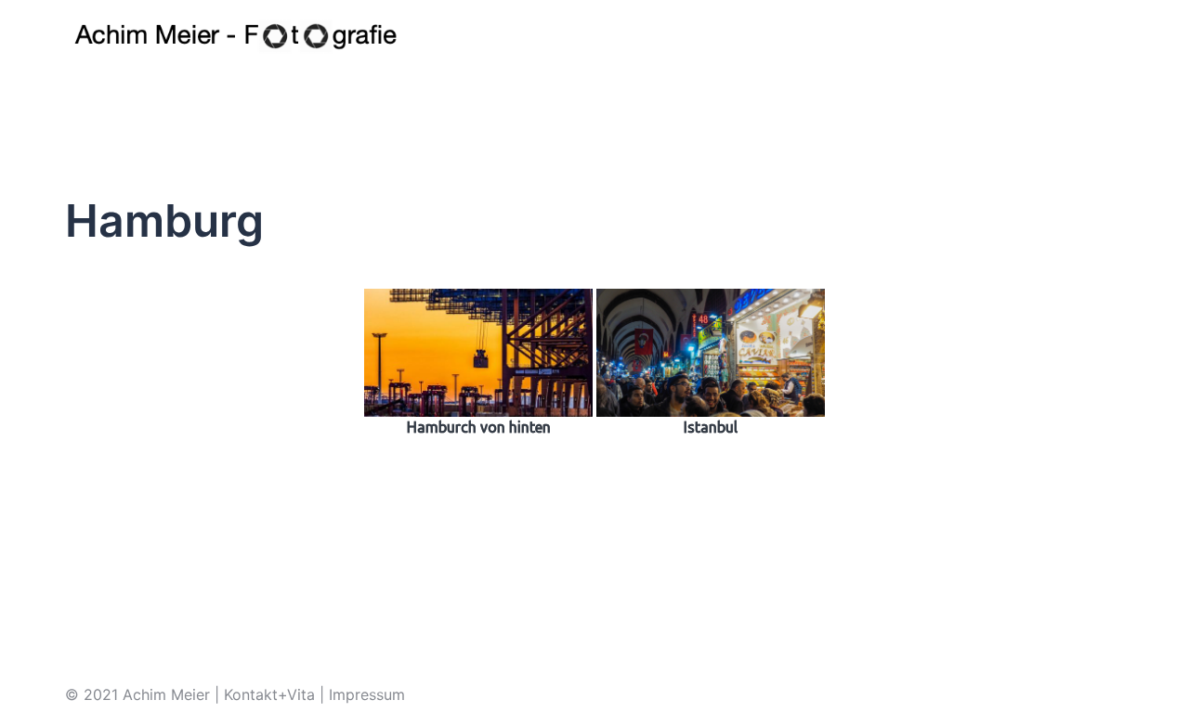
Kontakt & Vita (819, 36)
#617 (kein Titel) (605, 36)
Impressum (715, 36)
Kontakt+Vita (269, 694)
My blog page (930, 36)
